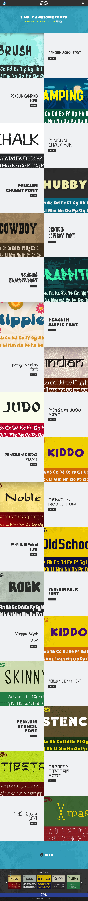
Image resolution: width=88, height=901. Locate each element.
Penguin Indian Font (24, 368)
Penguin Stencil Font (26, 726)
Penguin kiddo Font (20, 457)
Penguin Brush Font (64, 53)
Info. (50, 855)
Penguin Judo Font (64, 412)
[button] (6, 882)
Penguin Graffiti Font (23, 277)
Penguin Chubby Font (21, 188)
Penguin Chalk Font (61, 143)
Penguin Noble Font (64, 502)
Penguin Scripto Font (26, 637)
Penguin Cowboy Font (61, 233)
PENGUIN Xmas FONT (25, 816)
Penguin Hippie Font (63, 323)
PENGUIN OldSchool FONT (24, 547)
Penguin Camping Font (23, 98)
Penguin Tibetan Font (58, 771)
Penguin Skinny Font (64, 681)
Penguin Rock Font (63, 592)
